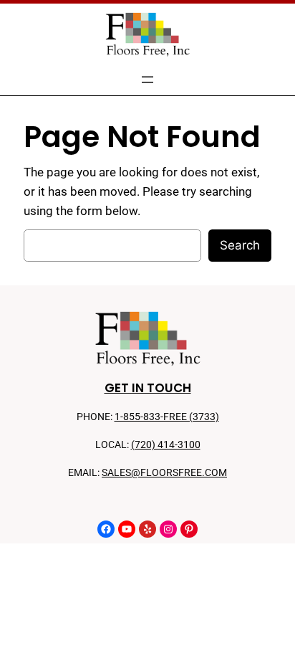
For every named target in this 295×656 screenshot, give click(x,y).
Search (240, 245)
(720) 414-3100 (165, 445)
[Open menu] (147, 79)
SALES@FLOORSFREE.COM (164, 473)
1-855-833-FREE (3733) (167, 417)
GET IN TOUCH (148, 387)
